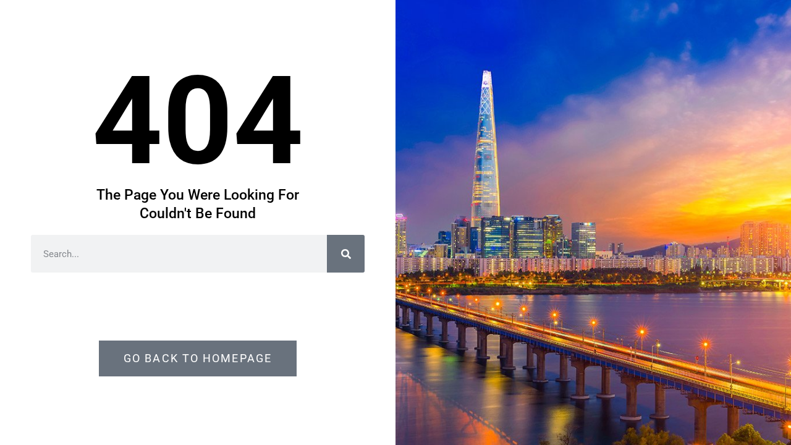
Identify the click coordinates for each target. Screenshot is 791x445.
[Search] (346, 254)
